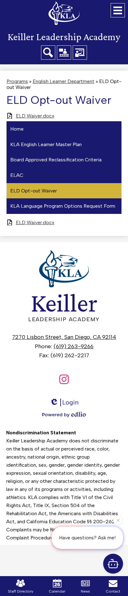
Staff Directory (20, 591)
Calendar (57, 591)
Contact (113, 591)
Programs (17, 81)
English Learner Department (63, 81)
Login (70, 402)
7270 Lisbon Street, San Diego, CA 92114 (64, 337)
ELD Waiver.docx (35, 116)
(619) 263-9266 (74, 346)
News (85, 591)
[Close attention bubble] (118, 520)
